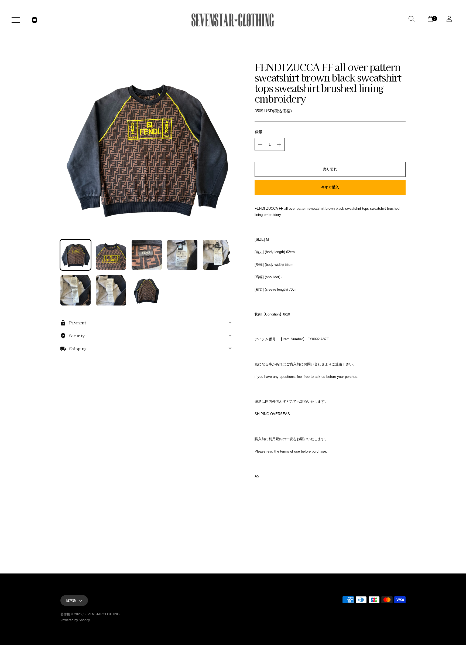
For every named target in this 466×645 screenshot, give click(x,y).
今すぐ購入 (330, 187)
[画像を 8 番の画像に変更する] (147, 290)
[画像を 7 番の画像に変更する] (111, 290)
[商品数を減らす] (260, 144)
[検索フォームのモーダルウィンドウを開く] (412, 20)
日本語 (71, 600)
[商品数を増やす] (279, 144)
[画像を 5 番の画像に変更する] (218, 255)
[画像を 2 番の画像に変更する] (111, 255)
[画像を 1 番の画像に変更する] (75, 255)
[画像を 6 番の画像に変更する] (75, 290)
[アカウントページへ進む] (450, 20)
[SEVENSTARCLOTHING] (233, 20)
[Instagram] (34, 20)
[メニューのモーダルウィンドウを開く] (15, 20)
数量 (258, 132)
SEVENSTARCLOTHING (101, 614)
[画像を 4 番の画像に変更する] (182, 255)
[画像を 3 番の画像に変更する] (147, 255)
